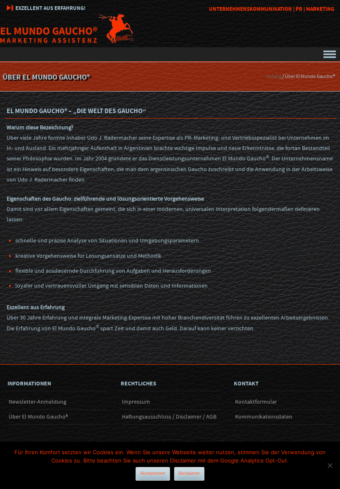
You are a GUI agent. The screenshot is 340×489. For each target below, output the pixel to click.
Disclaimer (189, 473)
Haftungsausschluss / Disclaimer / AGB (169, 417)
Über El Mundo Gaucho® (38, 417)
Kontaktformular (256, 402)
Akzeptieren (152, 473)
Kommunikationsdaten (263, 417)
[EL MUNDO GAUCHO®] (67, 41)
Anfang (274, 76)
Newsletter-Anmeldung (37, 402)
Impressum (136, 402)
